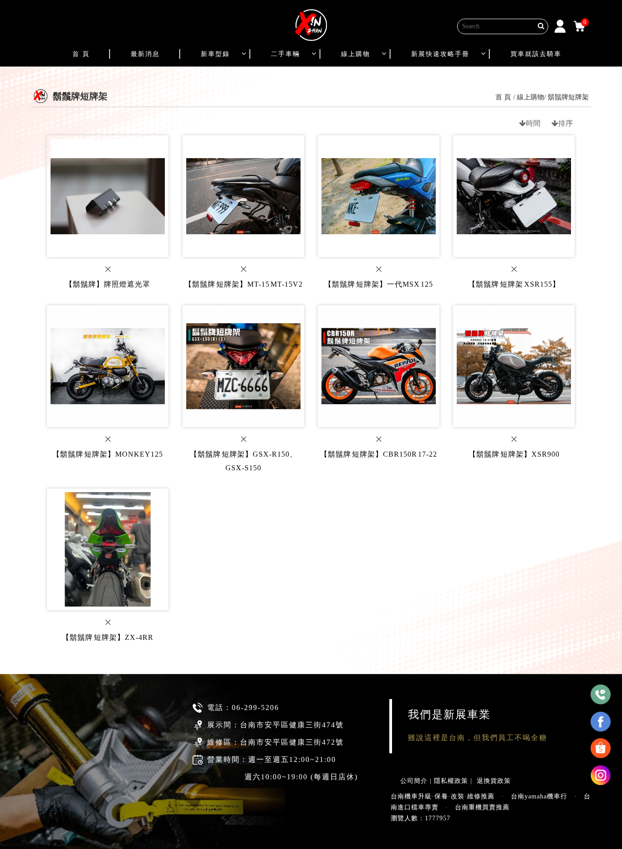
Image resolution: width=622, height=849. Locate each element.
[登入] (560, 25)
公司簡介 (414, 780)
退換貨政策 (494, 780)
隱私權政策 (451, 780)
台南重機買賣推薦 (482, 807)
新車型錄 (215, 54)
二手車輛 (285, 54)
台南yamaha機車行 (539, 796)
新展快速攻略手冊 (440, 54)
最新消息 (145, 54)
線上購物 (355, 54)
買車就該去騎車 (535, 54)
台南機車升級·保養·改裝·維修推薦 (443, 796)
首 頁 (81, 54)
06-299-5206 (255, 707)
